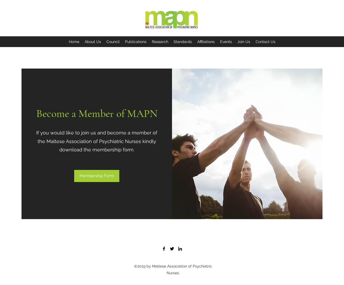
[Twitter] (172, 248)
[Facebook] (164, 248)
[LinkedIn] (180, 248)
